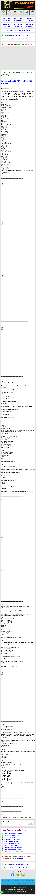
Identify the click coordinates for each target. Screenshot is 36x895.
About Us (17, 887)
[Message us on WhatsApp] (2, 892)
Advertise (11, 887)
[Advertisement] (15, 57)
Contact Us (24, 887)
